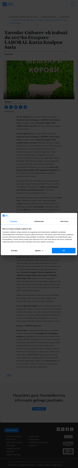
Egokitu (38, 250)
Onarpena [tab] (13, 221)
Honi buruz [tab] (64, 221)
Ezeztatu (14, 250)
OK (64, 250)
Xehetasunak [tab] (39, 221)
